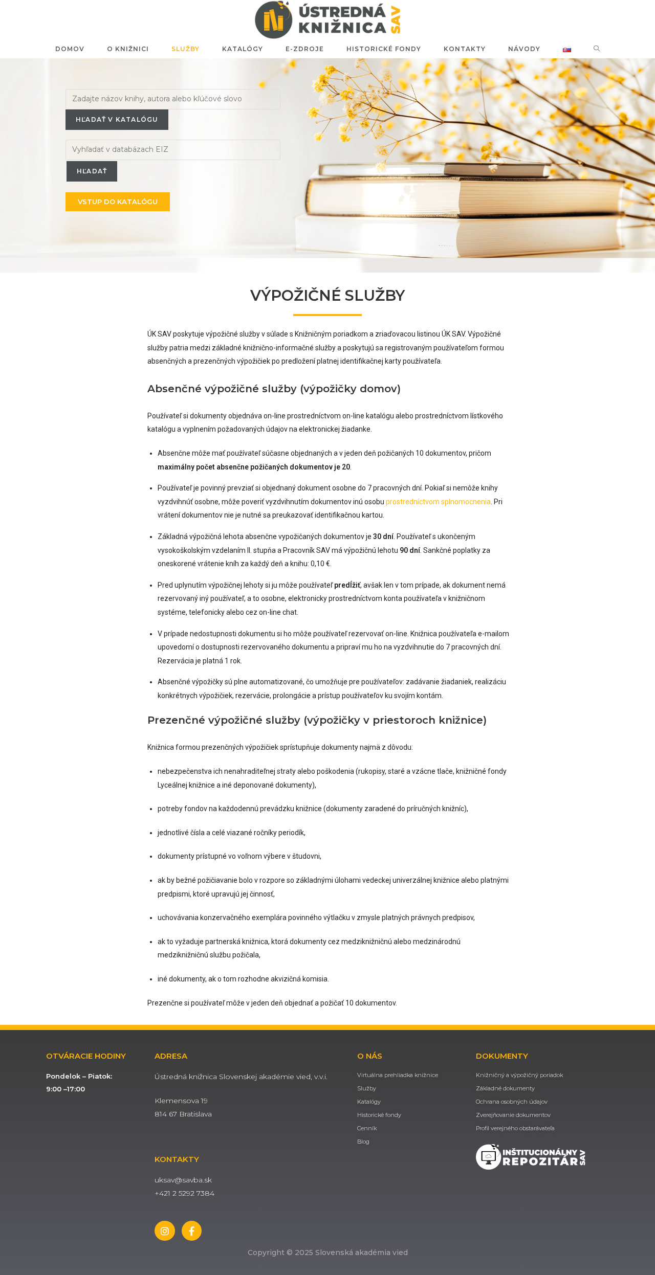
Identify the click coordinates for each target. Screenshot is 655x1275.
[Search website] (597, 48)
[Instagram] (165, 1231)
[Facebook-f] (192, 1231)
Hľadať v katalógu (117, 119)
